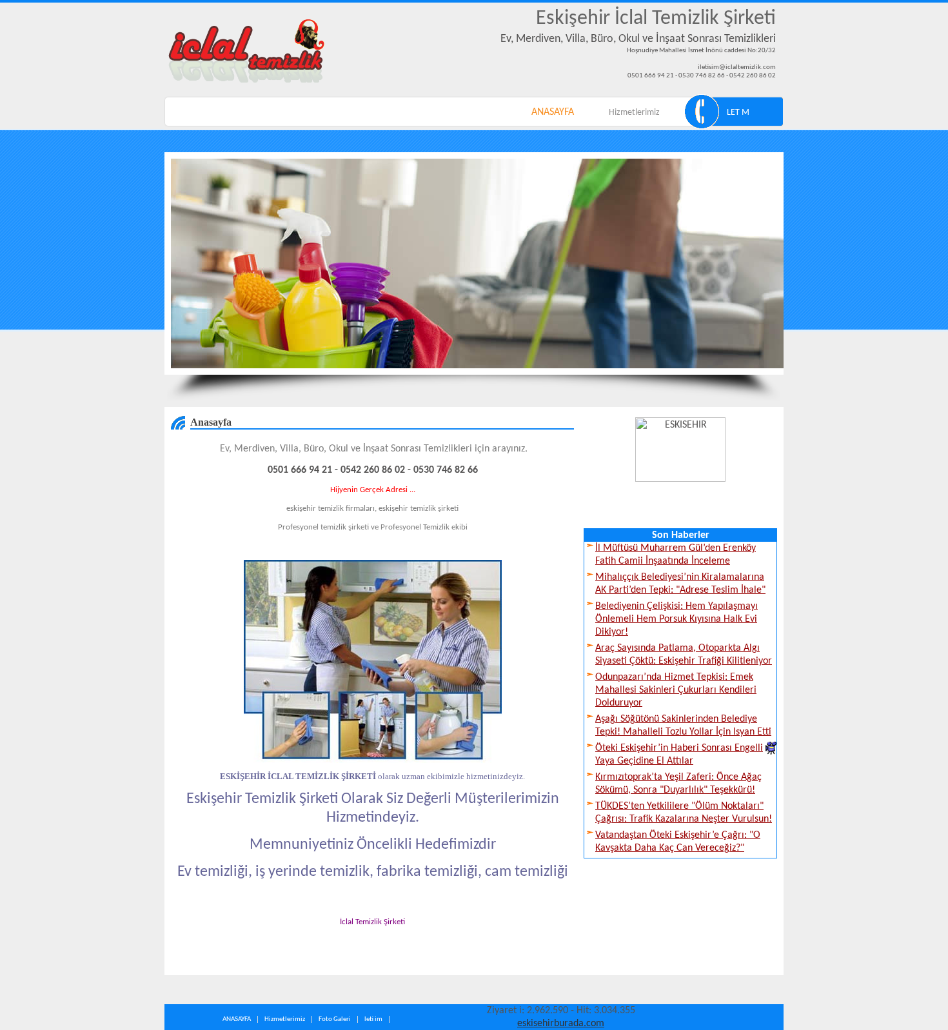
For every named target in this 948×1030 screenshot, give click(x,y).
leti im (373, 1019)
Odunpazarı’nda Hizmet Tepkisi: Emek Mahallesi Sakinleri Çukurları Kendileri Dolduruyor (675, 690)
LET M (738, 112)
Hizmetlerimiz (634, 112)
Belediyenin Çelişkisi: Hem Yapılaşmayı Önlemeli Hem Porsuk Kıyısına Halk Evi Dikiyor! (676, 619)
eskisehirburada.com (560, 1023)
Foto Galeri (335, 1019)
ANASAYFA (552, 112)
